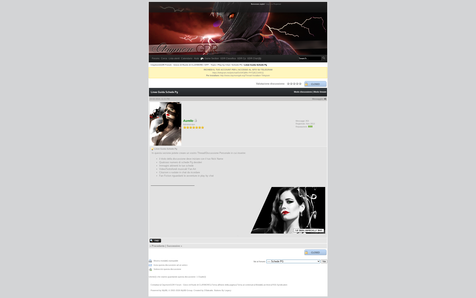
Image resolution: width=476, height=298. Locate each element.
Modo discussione (303, 92)
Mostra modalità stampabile (166, 261)
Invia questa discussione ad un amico (170, 265)
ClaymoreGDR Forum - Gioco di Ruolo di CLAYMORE (177, 65)
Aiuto (196, 58)
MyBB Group (186, 290)
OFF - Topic (210, 65)
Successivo (173, 246)
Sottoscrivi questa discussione (167, 269)
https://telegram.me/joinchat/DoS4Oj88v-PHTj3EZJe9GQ (238, 73)
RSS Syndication (279, 285)
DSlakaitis (208, 290)
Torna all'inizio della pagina (223, 285)
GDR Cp (241, 58)
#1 (325, 99)
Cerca (164, 58)
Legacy (228, 290)
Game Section (212, 58)
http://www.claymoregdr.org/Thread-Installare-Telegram (245, 75)
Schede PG (237, 65)
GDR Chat (254, 58)
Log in (268, 4)
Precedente (158, 246)
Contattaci (155, 285)
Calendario (186, 58)
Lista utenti (174, 58)
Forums (156, 58)
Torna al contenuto (245, 285)
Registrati (277, 4)
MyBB (164, 290)
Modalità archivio (263, 285)
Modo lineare (320, 92)
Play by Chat (224, 65)
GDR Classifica (228, 58)
